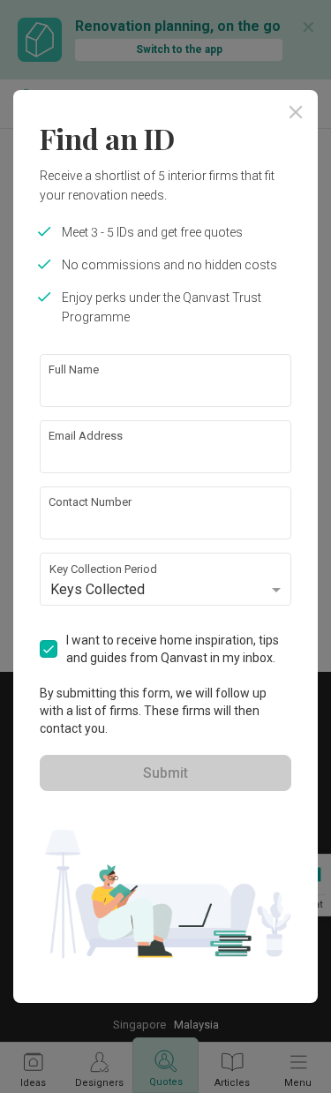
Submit (165, 773)
